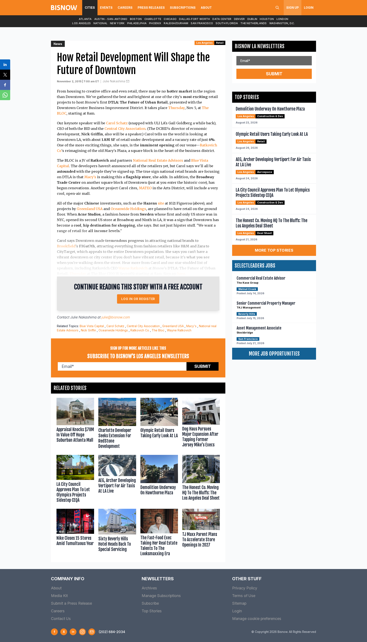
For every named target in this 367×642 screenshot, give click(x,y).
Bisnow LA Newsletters (259, 46)
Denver (239, 19)
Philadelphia (137, 23)
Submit (202, 366)
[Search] (277, 7)
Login (308, 7)
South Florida (227, 23)
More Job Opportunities (274, 353)
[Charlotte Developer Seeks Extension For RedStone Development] (117, 424)
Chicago (170, 19)
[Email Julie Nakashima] (127, 81)
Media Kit (59, 595)
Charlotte (152, 19)
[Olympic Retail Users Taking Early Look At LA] (159, 424)
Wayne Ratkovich (133, 268)
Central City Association (124, 128)
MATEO (145, 188)
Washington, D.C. (282, 23)
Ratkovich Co (139, 330)
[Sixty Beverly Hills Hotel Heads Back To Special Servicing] (117, 533)
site (161, 203)
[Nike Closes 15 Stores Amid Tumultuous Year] (75, 533)
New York (117, 23)
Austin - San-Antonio (110, 19)
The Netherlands (253, 23)
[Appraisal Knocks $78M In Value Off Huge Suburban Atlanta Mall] (75, 424)
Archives (149, 588)
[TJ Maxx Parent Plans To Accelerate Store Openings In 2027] (201, 533)
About (206, 7)
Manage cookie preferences (256, 618)
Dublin (252, 19)
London (282, 19)
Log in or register (138, 299)
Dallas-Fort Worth (194, 19)
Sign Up (292, 7)
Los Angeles (81, 23)
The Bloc (158, 330)
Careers (125, 7)
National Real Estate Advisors (158, 160)
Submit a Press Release (71, 603)
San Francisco (202, 23)
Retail (220, 42)
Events (106, 7)
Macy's (90, 177)
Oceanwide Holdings (128, 209)
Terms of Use (243, 595)
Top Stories (152, 611)
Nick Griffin (88, 330)
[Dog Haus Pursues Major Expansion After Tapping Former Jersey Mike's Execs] (201, 424)
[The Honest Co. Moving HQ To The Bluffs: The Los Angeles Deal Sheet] (201, 480)
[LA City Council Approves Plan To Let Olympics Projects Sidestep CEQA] (75, 480)
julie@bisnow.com (116, 317)
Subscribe (150, 603)
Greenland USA (90, 209)
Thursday (176, 108)
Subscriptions (183, 7)
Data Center (221, 19)
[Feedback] (91, 631)
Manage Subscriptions (161, 595)
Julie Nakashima (114, 81)
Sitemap (239, 603)
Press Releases (151, 7)
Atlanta (85, 19)
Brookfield (66, 246)
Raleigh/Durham (176, 23)
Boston (136, 19)
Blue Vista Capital (92, 326)
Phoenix (155, 23)
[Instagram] (82, 631)
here (181, 274)
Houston (267, 19)
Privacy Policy (244, 588)
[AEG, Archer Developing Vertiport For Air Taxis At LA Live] (117, 480)
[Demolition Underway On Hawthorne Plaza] (159, 480)
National (100, 23)
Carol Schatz (117, 123)
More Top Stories (274, 250)
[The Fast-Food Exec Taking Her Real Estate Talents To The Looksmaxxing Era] (159, 533)
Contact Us (61, 618)
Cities (90, 7)
